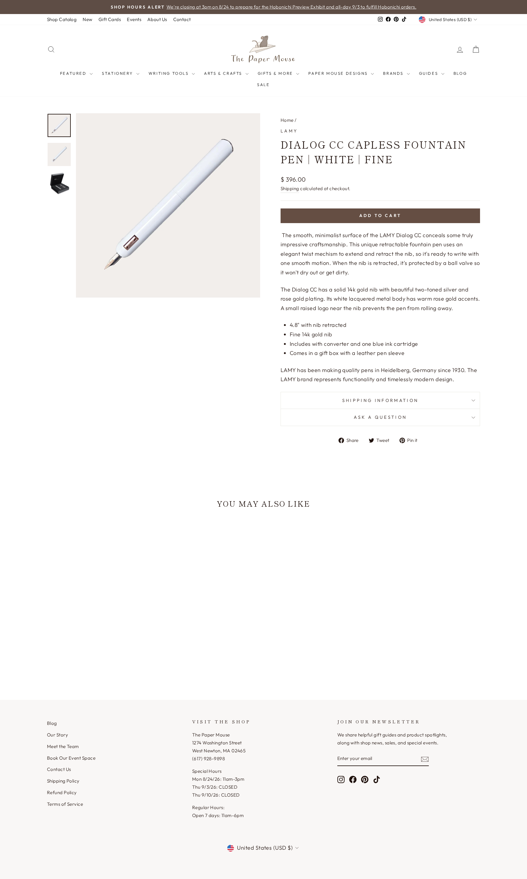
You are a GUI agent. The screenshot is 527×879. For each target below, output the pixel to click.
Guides (429, 73)
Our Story (57, 735)
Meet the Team (63, 746)
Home (287, 120)
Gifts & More (276, 73)
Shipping (290, 188)
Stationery (118, 73)
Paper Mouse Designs (338, 73)
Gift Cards (110, 19)
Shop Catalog (62, 19)
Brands (394, 73)
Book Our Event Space (71, 758)
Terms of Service (65, 804)
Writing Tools (169, 73)
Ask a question (380, 417)
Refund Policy (62, 792)
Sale (263, 84)
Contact (182, 19)
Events (134, 19)
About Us (157, 19)
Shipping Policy (63, 781)
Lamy (289, 131)
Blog (460, 73)
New (87, 19)
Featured (74, 73)
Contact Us (59, 769)
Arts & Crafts (224, 73)
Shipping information (380, 400)
